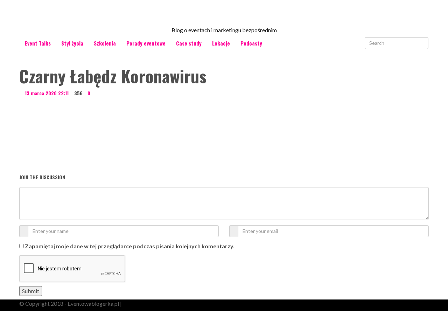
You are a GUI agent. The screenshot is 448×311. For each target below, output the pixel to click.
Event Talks (38, 43)
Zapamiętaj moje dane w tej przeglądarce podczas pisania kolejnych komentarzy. (129, 246)
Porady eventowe (146, 43)
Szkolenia (105, 43)
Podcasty (251, 43)
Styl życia (72, 43)
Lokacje (221, 43)
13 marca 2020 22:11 (47, 93)
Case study (189, 43)
